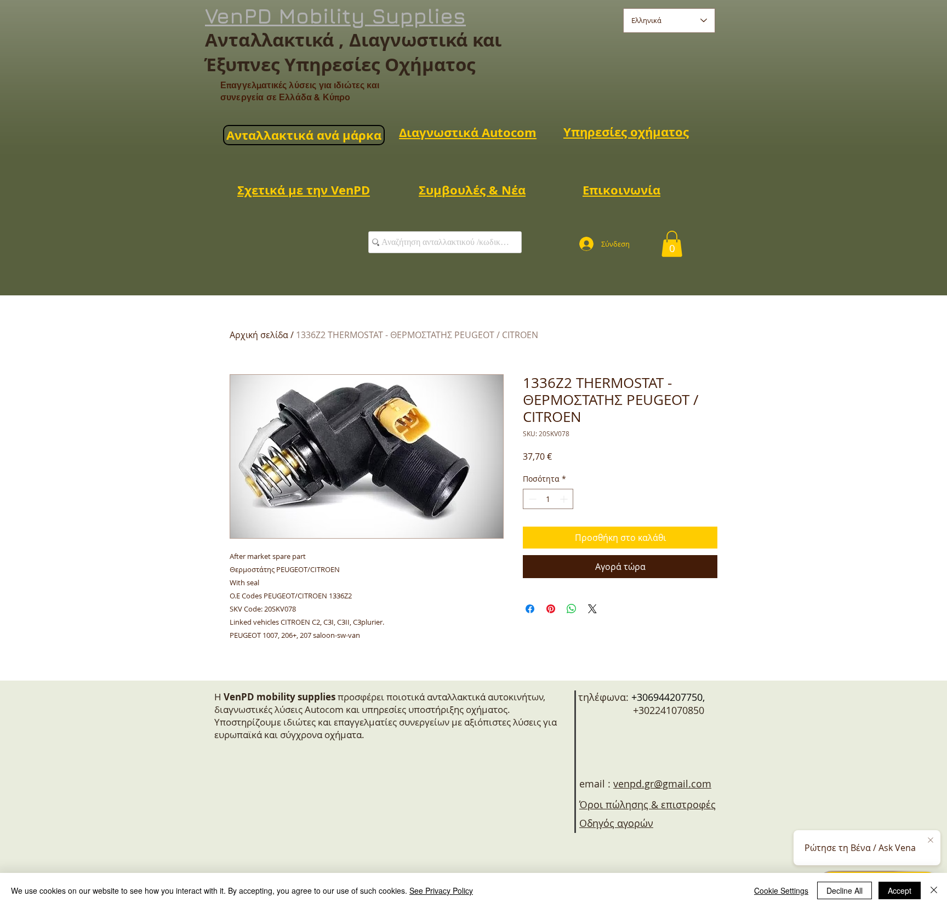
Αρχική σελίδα (259, 335)
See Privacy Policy (441, 890)
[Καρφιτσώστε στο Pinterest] (550, 608)
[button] (672, 244)
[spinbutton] (548, 499)
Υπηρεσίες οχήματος (626, 131)
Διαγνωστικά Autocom (468, 132)
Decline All (844, 890)
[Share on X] (592, 608)
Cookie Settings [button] (781, 890)
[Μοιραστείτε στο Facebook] (530, 608)
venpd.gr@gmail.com (662, 783)
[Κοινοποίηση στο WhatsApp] (571, 608)
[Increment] (565, 499)
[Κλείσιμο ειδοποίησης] (930, 841)
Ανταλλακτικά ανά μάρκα (303, 135)
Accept (899, 890)
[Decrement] (531, 499)
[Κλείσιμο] (933, 890)
